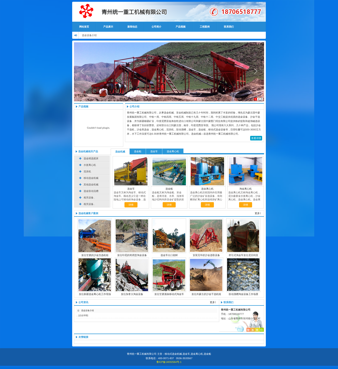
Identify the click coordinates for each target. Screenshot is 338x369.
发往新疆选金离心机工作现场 (95, 294)
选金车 (154, 151)
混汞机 (87, 171)
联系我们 (229, 26)
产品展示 (108, 26)
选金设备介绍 (89, 35)
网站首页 (84, 26)
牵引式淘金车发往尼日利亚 (243, 255)
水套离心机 (90, 165)
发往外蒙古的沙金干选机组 (206, 294)
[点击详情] (83, 315)
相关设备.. (89, 197)
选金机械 (120, 151)
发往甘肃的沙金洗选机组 (94, 255)
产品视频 (181, 26)
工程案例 (205, 26)
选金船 (137, 151)
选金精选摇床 (91, 158)
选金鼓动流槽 (91, 191)
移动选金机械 (91, 178)
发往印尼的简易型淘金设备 (132, 255)
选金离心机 (173, 151)
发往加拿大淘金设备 (132, 294)
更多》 (258, 213)
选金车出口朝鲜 (169, 255)
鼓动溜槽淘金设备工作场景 (243, 294)
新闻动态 (132, 26)
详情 (131, 204)
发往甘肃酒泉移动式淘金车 (169, 294)
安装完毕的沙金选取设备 (206, 255)
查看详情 (256, 138)
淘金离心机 (245, 188)
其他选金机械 (91, 184)
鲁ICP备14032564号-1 (169, 362)
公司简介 (156, 26)
